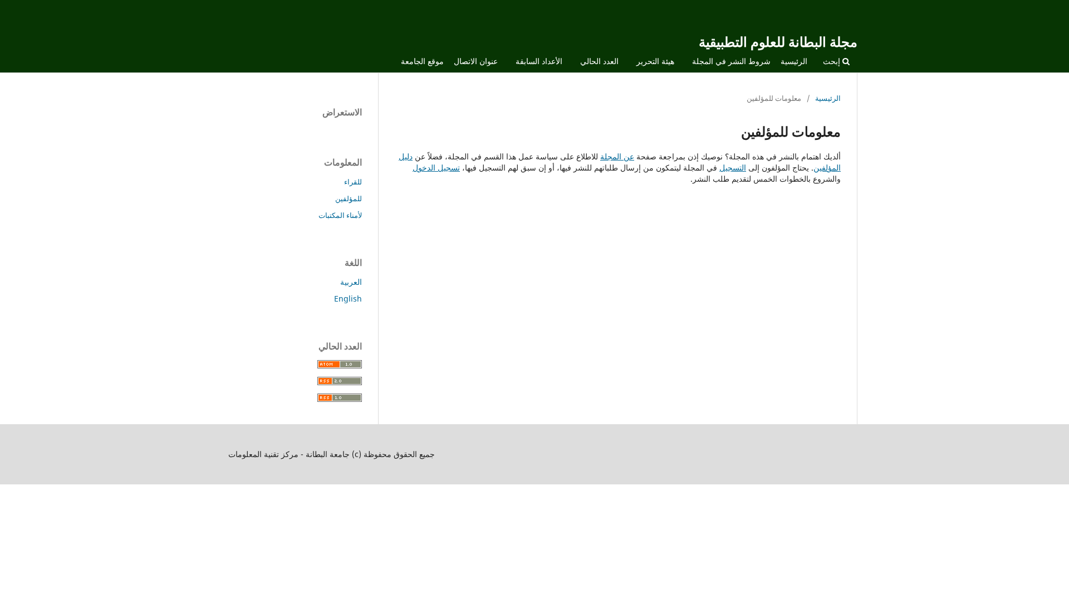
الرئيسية (794, 61)
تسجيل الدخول (436, 167)
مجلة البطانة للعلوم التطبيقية (778, 41)
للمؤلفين (348, 198)
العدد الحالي (599, 61)
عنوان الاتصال (476, 61)
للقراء (353, 182)
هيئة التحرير (655, 61)
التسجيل (732, 167)
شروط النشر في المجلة (731, 61)
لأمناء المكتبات (340, 215)
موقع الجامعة (422, 61)
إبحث (832, 61)
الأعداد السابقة (539, 61)
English (348, 298)
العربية (351, 281)
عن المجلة (617, 156)
